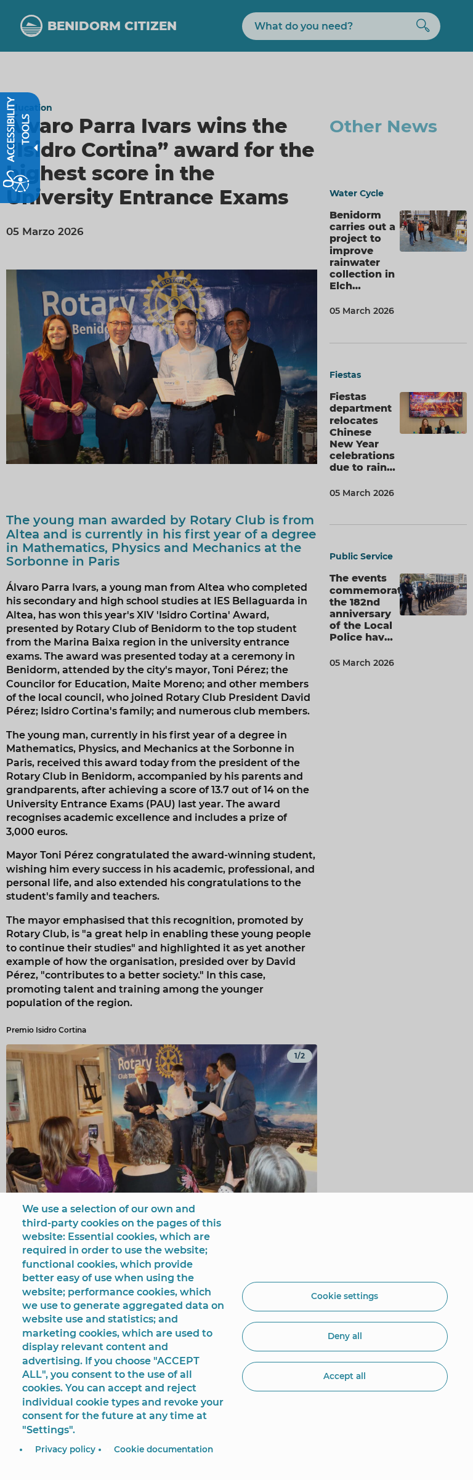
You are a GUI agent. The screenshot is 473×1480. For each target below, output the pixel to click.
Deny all (345, 1336)
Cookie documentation (163, 1449)
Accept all (344, 1376)
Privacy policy (65, 1449)
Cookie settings (344, 1296)
